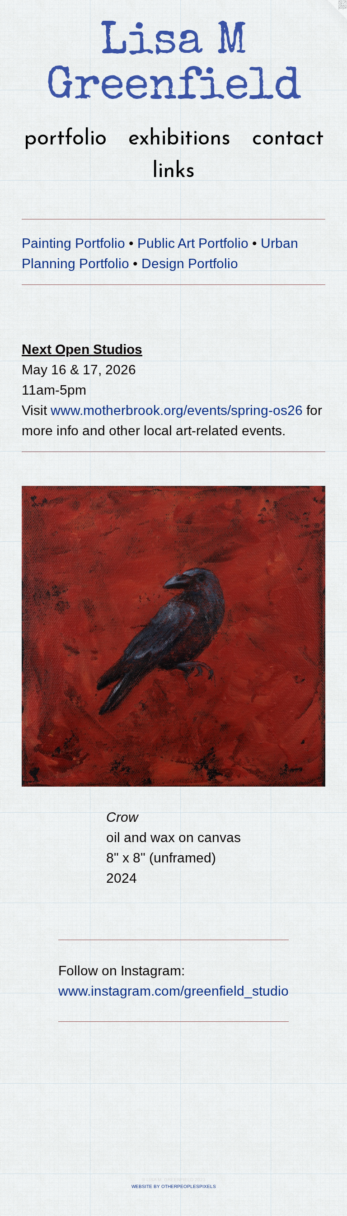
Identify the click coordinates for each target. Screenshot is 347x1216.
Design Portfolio (189, 263)
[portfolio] (173, 636)
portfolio (65, 139)
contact (288, 139)
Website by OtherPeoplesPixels (173, 1186)
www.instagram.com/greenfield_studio (173, 990)
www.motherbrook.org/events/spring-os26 (177, 410)
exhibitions (179, 139)
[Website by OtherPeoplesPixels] (329, 18)
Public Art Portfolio (193, 243)
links (173, 171)
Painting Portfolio (73, 243)
